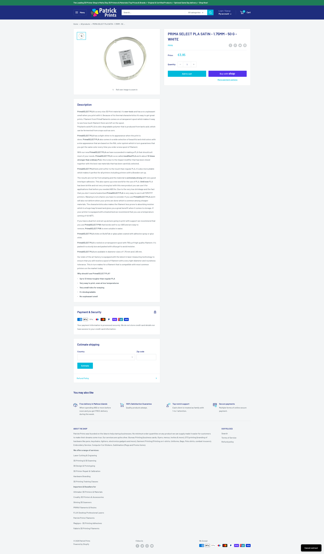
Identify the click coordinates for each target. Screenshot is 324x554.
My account (224, 13)
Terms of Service (228, 437)
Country (81, 351)
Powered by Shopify (81, 544)
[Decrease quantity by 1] (180, 64)
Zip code (140, 351)
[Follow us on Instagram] (147, 546)
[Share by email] (245, 45)
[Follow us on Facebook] (137, 546)
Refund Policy (83, 378)
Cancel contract (311, 548)
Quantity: (172, 64)
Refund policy (227, 441)
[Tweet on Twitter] (240, 45)
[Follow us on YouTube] (152, 546)
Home (75, 24)
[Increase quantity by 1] (193, 64)
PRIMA (170, 45)
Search (224, 433)
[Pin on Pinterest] (235, 45)
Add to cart (187, 73)
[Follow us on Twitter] (142, 546)
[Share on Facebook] (230, 45)
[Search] (210, 12)
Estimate (85, 365)
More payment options (227, 79)
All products (85, 24)
